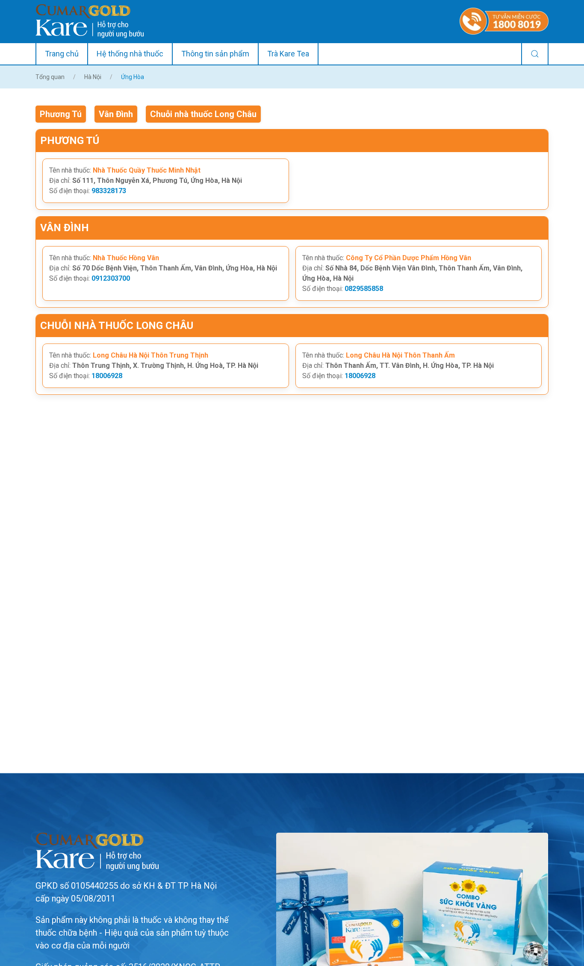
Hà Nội (92, 76)
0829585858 (364, 289)
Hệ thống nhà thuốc (130, 53)
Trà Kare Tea (288, 53)
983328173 (108, 191)
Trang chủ (62, 53)
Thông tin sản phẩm (215, 53)
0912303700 (110, 278)
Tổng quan (50, 76)
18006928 (106, 376)
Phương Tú (61, 114)
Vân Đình (116, 114)
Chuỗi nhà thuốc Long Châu (203, 114)
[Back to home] (89, 21)
